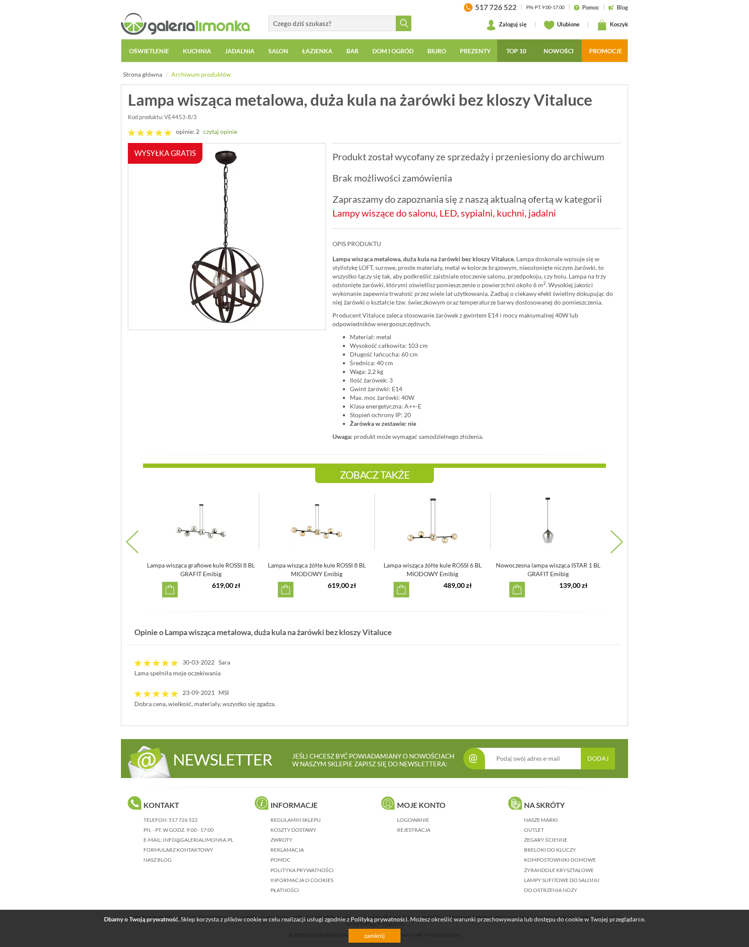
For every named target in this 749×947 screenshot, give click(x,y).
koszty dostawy (293, 830)
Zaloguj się (512, 24)
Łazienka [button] (317, 51)
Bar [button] (352, 51)
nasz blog (157, 859)
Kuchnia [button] (197, 51)
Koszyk (618, 24)
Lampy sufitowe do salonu (561, 880)
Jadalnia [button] (239, 51)
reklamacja (287, 849)
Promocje (605, 51)
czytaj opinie (220, 131)
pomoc (280, 859)
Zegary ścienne (545, 840)
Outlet (534, 830)
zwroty (281, 840)
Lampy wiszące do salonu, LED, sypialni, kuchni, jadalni (444, 213)
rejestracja (413, 830)
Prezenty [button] (475, 51)
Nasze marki (541, 820)
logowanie (413, 820)
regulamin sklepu (295, 820)
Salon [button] (278, 51)
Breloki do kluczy (550, 849)
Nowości (558, 51)
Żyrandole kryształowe (559, 870)
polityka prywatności (302, 870)
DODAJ (598, 758)
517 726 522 (183, 820)
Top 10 (516, 51)
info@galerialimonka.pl (198, 840)
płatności (284, 890)
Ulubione (568, 24)
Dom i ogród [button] (393, 51)
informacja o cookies (301, 880)
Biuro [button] (436, 51)
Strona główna (142, 74)
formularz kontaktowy (178, 849)
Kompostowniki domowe (560, 859)
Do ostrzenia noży (550, 890)
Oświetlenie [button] (149, 51)
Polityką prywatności (379, 919)
